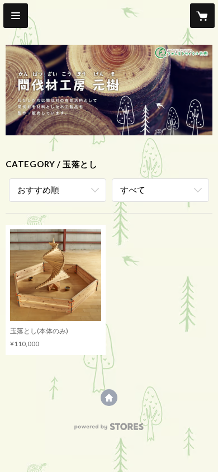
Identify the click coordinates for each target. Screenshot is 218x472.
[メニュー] (15, 15)
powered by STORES (109, 429)
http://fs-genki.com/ (109, 397)
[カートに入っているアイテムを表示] (202, 15)
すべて (132, 190)
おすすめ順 (38, 190)
